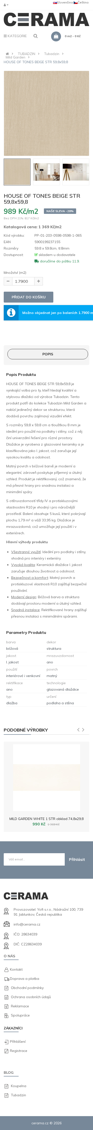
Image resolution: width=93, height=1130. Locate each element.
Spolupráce (20, 1015)
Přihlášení (18, 1041)
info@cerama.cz (27, 924)
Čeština (83, 2)
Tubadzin (51, 54)
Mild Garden (15, 57)
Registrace (18, 1050)
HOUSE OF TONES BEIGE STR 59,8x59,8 (36, 62)
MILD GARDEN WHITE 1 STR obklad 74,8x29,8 (46, 819)
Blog (9, 1072)
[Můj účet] (7, 5)
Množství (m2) (15, 272)
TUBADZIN (26, 54)
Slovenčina (65, 2)
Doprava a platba (24, 978)
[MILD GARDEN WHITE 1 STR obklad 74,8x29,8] (46, 776)
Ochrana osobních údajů (31, 997)
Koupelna (18, 1086)
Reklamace (20, 1006)
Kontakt (16, 969)
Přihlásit (77, 859)
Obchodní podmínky (27, 988)
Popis (47, 354)
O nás (9, 956)
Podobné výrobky (26, 730)
